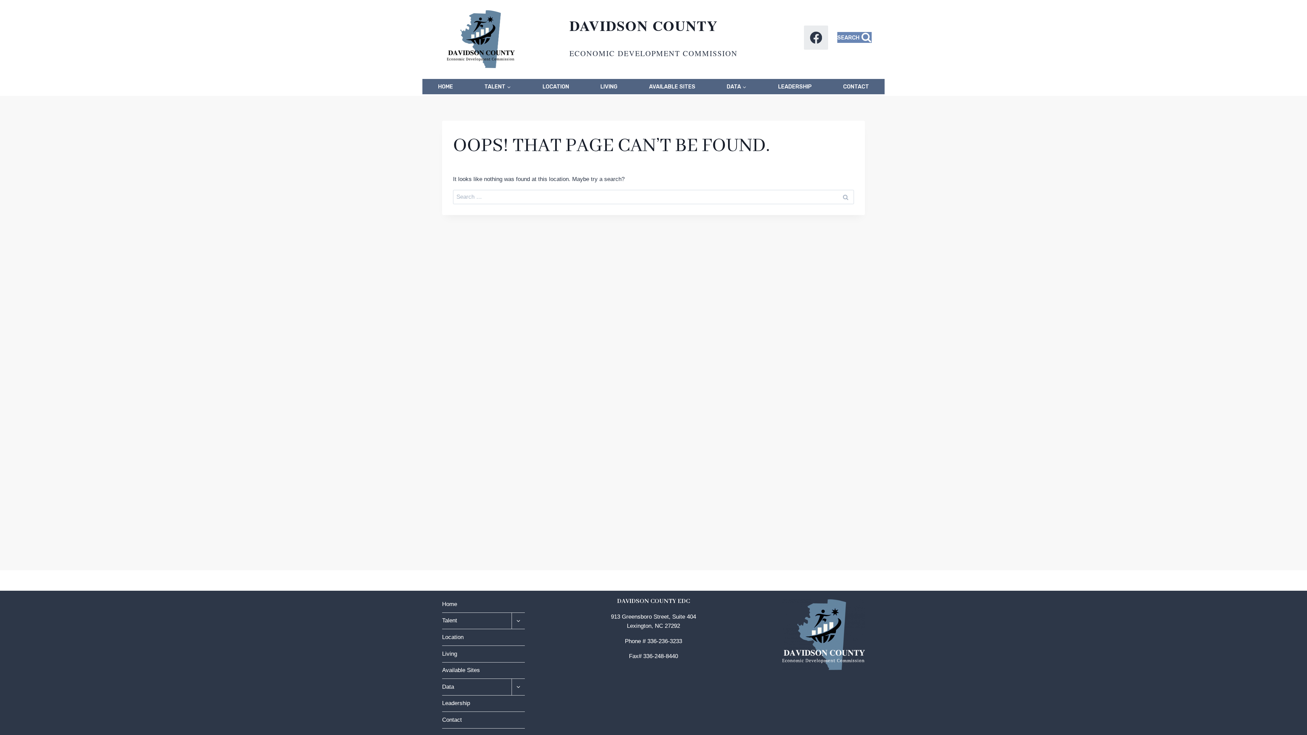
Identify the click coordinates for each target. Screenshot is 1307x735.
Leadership (795, 86)
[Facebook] (816, 38)
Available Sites (672, 86)
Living (608, 86)
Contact (856, 86)
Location (556, 86)
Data (448, 687)
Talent (449, 620)
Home (445, 86)
